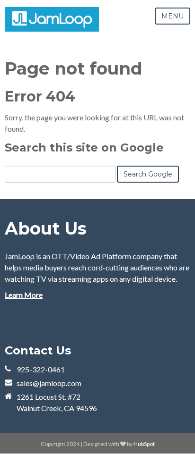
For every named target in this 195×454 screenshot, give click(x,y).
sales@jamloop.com (49, 382)
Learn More (24, 294)
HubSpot (144, 443)
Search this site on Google (84, 147)
